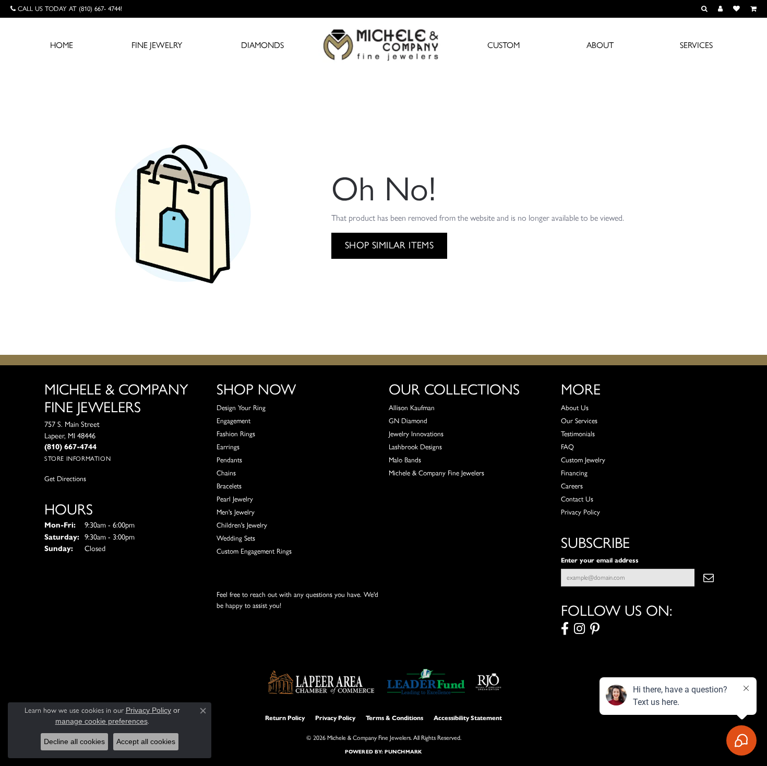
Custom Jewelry (583, 460)
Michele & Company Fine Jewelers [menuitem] (436, 473)
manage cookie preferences (101, 721)
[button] (704, 9)
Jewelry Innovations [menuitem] (416, 433)
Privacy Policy (580, 512)
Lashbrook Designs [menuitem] (415, 446)
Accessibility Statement (468, 718)
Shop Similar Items (389, 245)
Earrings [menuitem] (228, 446)
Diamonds (262, 45)
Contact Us (577, 499)
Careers (572, 486)
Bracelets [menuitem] (229, 486)
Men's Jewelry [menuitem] (236, 512)
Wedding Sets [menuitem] (236, 538)
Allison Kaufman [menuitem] (412, 407)
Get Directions (65, 478)
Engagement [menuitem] (233, 420)
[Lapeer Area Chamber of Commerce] (321, 682)
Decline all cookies (74, 741)
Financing (574, 473)
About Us (575, 407)
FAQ (567, 446)
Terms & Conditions (394, 718)
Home (61, 45)
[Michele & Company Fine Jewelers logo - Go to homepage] (383, 44)
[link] (66, 9)
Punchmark (403, 751)
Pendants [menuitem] (229, 460)
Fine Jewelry (156, 45)
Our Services (579, 420)
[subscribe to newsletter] (708, 578)
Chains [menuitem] (226, 473)
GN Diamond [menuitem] (408, 420)
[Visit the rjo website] (488, 682)
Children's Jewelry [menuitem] (242, 525)
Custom (503, 45)
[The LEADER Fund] (426, 682)
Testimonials (578, 433)
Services (696, 45)
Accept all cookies (145, 741)
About (600, 45)
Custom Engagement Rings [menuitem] (254, 551)
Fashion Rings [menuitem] (236, 433)
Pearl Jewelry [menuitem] (235, 499)
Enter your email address (600, 560)
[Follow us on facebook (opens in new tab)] (565, 629)
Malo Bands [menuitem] (405, 460)
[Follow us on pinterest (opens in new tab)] (595, 629)
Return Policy (285, 718)
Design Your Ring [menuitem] (241, 407)
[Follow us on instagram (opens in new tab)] (579, 629)
